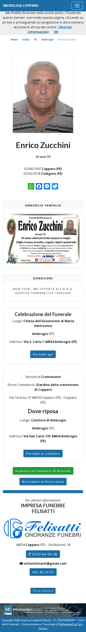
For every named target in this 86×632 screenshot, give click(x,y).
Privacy (43, 628)
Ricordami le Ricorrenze (43, 481)
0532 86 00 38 (44, 554)
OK (56, 32)
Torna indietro (43, 590)
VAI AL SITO (43, 572)
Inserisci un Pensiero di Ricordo (43, 471)
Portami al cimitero (43, 453)
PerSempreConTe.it (71, 624)
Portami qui (43, 354)
